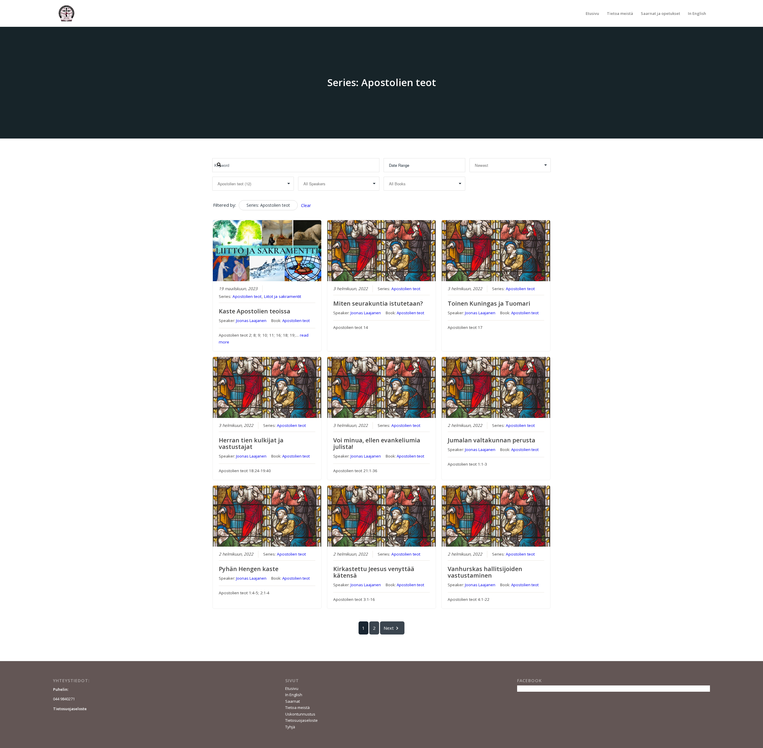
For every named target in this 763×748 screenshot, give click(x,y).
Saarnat (292, 701)
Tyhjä (290, 727)
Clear (306, 205)
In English (293, 694)
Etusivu (291, 688)
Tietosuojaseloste (301, 720)
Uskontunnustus (300, 714)
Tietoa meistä (297, 707)
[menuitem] (592, 13)
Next (389, 628)
